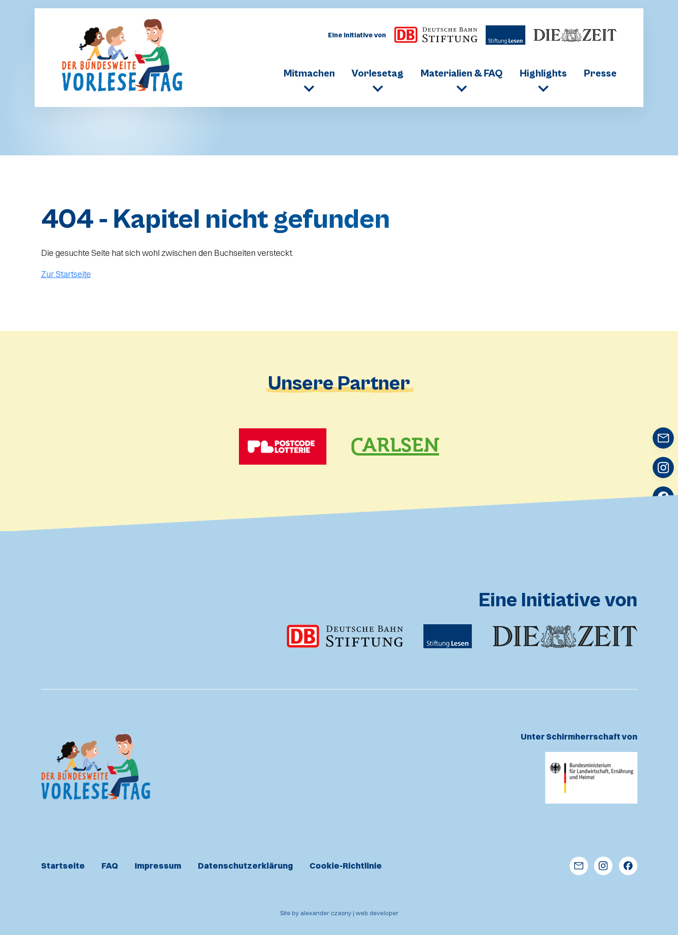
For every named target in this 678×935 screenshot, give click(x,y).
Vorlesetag (377, 73)
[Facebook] (628, 866)
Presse (600, 73)
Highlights (543, 73)
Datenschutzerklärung (245, 865)
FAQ (109, 865)
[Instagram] (603, 866)
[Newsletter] (579, 866)
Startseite (63, 865)
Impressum (158, 865)
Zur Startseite (66, 274)
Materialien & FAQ (462, 73)
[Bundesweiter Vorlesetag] (123, 56)
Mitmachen (309, 73)
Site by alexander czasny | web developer (339, 913)
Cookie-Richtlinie (345, 865)
